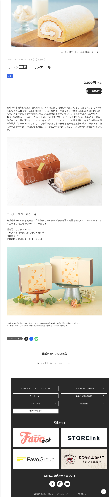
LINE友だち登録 (35, 411)
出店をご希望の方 (84, 396)
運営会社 (84, 403)
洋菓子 (40, 59)
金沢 (10, 59)
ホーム (63, 52)
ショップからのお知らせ (84, 388)
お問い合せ (36, 403)
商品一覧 (72, 52)
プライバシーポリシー (64, 494)
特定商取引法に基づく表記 (42, 494)
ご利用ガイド (35, 396)
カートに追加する (94, 91)
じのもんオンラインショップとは (35, 388)
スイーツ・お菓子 (25, 59)
